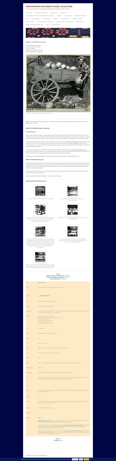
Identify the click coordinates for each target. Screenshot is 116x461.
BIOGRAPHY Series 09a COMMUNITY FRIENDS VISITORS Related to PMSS (40, 15)
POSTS (47, 24)
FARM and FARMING (36, 18)
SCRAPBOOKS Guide (80, 21)
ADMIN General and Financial (41, 12)
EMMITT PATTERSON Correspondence (55, 277)
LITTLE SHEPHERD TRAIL (64, 18)
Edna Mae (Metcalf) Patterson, (72, 141)
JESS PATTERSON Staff (55, 279)
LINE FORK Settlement (76, 18)
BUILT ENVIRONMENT (55, 24)
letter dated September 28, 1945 (79, 149)
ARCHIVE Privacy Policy (30, 455)
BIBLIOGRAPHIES (63, 12)
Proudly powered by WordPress (41, 455)
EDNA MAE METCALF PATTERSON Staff (55, 275)
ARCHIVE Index (29, 12)
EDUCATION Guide (68, 15)
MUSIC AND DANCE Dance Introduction (45, 21)
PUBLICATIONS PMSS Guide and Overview (64, 21)
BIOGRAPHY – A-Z (58, 440)
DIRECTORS (59, 15)
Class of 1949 (41, 156)
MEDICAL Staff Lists (30, 21)
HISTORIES (55, 18)
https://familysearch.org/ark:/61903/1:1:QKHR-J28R (73, 425)
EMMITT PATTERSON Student (45, 295)
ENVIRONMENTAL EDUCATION (80, 15)
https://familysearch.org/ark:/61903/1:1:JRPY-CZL (73, 430)
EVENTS (27, 18)
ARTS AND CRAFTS (53, 12)
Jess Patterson (76, 143)
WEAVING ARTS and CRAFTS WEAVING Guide (34, 24)
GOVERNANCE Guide (46, 18)
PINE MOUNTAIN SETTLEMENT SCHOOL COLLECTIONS (49, 6)
